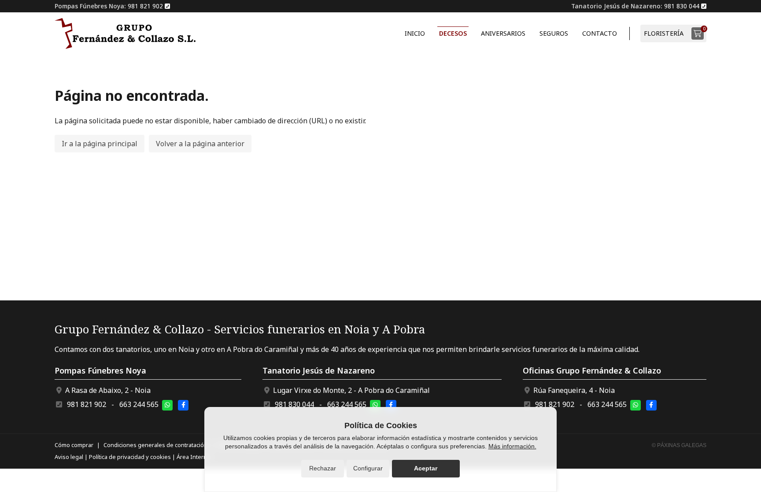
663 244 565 (139, 404)
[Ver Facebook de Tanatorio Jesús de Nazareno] (391, 405)
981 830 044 (294, 404)
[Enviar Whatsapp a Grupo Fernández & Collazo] (635, 405)
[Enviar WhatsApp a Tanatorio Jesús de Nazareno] (375, 405)
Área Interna (193, 457)
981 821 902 (86, 404)
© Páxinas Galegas (679, 445)
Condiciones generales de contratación (155, 445)
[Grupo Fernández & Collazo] (125, 33)
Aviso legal (69, 457)
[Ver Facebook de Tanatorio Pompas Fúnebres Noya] (183, 405)
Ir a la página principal (99, 143)
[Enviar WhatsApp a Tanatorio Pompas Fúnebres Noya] (167, 405)
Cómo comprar (74, 445)
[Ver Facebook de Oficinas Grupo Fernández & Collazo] (651, 405)
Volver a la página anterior (200, 143)
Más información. (512, 446)
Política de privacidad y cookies (130, 457)
